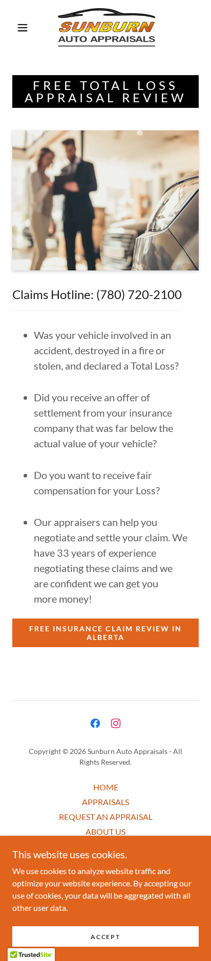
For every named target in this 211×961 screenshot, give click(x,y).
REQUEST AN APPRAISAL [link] (106, 816)
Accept (105, 937)
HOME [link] (105, 787)
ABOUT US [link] (105, 831)
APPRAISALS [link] (105, 802)
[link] (106, 27)
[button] (22, 27)
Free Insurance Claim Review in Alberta (105, 633)
